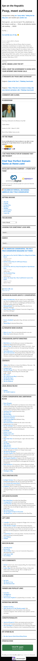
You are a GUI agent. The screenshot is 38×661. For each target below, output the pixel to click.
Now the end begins (8, 425)
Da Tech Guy (7, 549)
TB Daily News (7, 446)
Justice (29, 49)
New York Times (19, 52)
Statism (8, 55)
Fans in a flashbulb (8, 320)
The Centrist (7, 374)
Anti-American (9, 44)
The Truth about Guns (9, 583)
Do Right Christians (8, 480)
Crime (24, 46)
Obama (26, 52)
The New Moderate (8, 381)
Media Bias (21, 50)
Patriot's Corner (8, 432)
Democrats (29, 46)
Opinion (30, 52)
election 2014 (5, 47)
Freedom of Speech (15, 49)
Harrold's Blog (7, 414)
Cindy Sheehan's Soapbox (10, 525)
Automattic (32, 655)
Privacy (22, 54)
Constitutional (12, 46)
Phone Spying (5, 54)
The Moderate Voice (9, 379)
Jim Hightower (7, 594)
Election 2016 (12, 47)
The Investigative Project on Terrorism (13, 511)
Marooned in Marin (8, 422)
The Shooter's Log (8, 582)
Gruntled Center (8, 368)
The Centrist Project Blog (10, 376)
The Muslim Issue (8, 513)
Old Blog (6, 208)
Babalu (5, 565)
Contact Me (6, 213)
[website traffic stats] (7, 289)
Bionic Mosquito (8, 403)
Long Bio (6, 203)
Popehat (6, 390)
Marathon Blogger (8, 370)
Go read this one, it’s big (9, 35)
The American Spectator (10, 451)
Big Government (26, 44)
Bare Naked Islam (8, 500)
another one (23, 17)
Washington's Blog (8, 471)
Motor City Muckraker (9, 299)
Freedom (8, 49)
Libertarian (11, 50)
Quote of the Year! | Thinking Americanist (20, 81)
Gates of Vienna (7, 503)
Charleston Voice (8, 411)
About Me (6, 202)
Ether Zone (6, 334)
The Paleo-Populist (8, 453)
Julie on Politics (7, 551)
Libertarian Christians (9, 417)
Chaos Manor (7, 404)
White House (11, 57)
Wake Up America (8, 464)
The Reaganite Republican (10, 458)
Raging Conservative (9, 433)
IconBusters (6, 486)
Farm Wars (6, 592)
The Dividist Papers (8, 378)
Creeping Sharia (8, 502)
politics (17, 54)
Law (32, 49)
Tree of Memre (7, 555)
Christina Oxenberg (8, 606)
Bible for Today (7, 346)
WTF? (16, 57)
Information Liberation (9, 416)
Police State (12, 54)
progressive (27, 54)
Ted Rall (6, 538)
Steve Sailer (6, 443)
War (30, 55)
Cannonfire (6, 522)
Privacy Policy (7, 211)
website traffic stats (5, 290)
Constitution (5, 46)
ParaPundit (6, 430)
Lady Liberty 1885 (8, 554)
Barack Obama (18, 44)
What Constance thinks (9, 309)
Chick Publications (8, 351)
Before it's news (7, 332)
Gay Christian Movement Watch (12, 483)
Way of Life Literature (9, 352)
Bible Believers (7, 343)
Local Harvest (7, 596)
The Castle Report (8, 625)
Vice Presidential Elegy (9, 273)
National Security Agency (8, 52)
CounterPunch (7, 533)
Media (15, 50)
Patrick (17, 41)
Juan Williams (7, 537)
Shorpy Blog (7, 323)
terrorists (22, 55)
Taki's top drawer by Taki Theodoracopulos (14, 608)
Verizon (27, 55)
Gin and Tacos (7, 413)
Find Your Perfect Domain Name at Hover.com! (16, 162)
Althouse (6, 365)
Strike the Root (7, 445)
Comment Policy (8, 210)
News (8, 42)
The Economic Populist (9, 597)
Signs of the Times (8, 438)
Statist (12, 55)
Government (24, 49)
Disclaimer (6, 206)
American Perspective (9, 622)
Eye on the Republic (13, 5)
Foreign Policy (7, 205)
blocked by (19, 648)
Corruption (19, 46)
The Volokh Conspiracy (9, 392)
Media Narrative (28, 50)
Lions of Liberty (8, 421)
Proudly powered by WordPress (10, 655)
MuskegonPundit (8, 306)
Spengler (6, 442)
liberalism (4, 50)
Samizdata (6, 435)
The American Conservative (10, 448)
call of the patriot (8, 547)
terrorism (16, 55)
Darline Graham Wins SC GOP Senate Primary (15, 261)
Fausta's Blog (7, 568)
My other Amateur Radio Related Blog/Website (15, 636)
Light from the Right (9, 419)
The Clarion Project (9, 510)
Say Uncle (6, 580)
